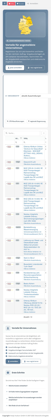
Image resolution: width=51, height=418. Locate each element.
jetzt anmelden (15, 68)
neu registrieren (36, 68)
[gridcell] (9, 152)
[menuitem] (16, 142)
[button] (11, 3)
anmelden (13, 361)
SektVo (18, 227)
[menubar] (44, 133)
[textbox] (22, 133)
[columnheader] (9, 138)
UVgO (18, 162)
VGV (17, 168)
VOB (17, 146)
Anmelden (33, 3)
